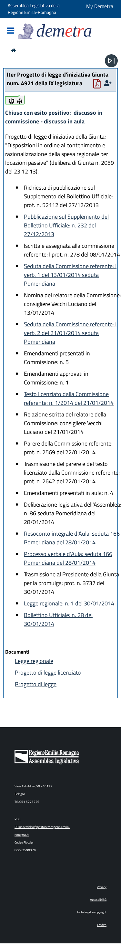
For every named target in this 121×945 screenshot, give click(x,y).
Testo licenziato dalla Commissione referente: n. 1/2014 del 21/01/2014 (69, 398)
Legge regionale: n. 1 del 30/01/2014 (69, 603)
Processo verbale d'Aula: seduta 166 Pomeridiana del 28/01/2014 (68, 558)
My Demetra (99, 6)
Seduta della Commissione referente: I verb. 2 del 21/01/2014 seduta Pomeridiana (70, 333)
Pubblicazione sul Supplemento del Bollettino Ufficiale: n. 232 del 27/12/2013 (66, 225)
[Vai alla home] (13, 50)
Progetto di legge (35, 684)
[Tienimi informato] (108, 83)
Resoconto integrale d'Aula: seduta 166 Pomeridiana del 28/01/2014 (72, 538)
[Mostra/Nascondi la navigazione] (10, 31)
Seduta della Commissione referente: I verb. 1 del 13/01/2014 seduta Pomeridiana (70, 275)
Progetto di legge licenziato (48, 672)
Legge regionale (34, 660)
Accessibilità (98, 899)
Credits (101, 924)
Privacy (101, 887)
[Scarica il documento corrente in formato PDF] (98, 85)
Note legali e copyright (91, 912)
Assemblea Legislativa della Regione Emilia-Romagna (34, 9)
